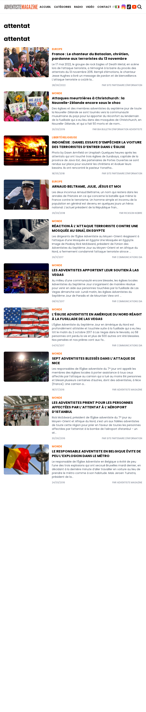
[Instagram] (123, 7)
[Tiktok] (129, 7)
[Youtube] (134, 7)
